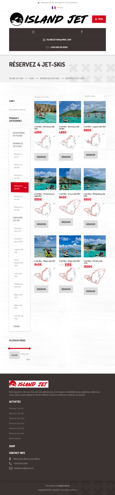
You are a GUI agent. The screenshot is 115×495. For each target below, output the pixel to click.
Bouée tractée (14, 438)
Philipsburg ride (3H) (18, 285)
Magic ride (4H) (18, 296)
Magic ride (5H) (18, 306)
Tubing (16, 326)
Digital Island (63, 486)
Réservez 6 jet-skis (18, 208)
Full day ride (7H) (18, 317)
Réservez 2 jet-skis (18, 166)
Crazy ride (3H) (18, 274)
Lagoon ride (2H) (18, 250)
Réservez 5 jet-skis (18, 197)
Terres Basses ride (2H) (18, 263)
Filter (14, 355)
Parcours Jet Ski (18, 219)
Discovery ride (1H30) (18, 240)
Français (60, 8)
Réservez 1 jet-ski (18, 155)
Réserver (41, 157)
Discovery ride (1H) (18, 229)
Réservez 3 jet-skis (18, 176)
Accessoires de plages (19, 134)
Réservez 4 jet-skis (18, 187)
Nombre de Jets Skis (18, 145)
